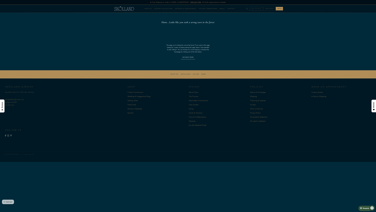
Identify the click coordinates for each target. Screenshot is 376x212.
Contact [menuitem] (231, 9)
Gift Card (196, 74)
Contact (253, 104)
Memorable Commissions (198, 100)
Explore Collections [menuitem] (163, 9)
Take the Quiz (256, 8)
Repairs (203, 74)
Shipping (253, 96)
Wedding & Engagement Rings (139, 96)
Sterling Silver (132, 100)
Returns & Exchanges (258, 92)
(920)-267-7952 (195, 2)
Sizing (191, 109)
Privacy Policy (255, 113)
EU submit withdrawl (258, 121)
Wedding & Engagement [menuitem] (185, 9)
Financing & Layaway (258, 100)
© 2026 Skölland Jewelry (12, 154)
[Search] (247, 8)
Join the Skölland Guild (197, 125)
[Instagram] (8, 135)
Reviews (130, 113)
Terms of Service (256, 109)
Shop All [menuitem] (148, 9)
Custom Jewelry (317, 92)
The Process (193, 96)
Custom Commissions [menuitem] (208, 9)
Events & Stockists (195, 113)
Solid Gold (131, 104)
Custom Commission (135, 92)
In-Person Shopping (318, 96)
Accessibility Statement (258, 117)
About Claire (193, 92)
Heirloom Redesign (134, 109)
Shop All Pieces (186, 74)
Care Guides (193, 104)
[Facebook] (5, 135)
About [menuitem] (222, 9)
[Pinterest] (11, 135)
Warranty (192, 121)
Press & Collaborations (197, 117)
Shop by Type (174, 74)
